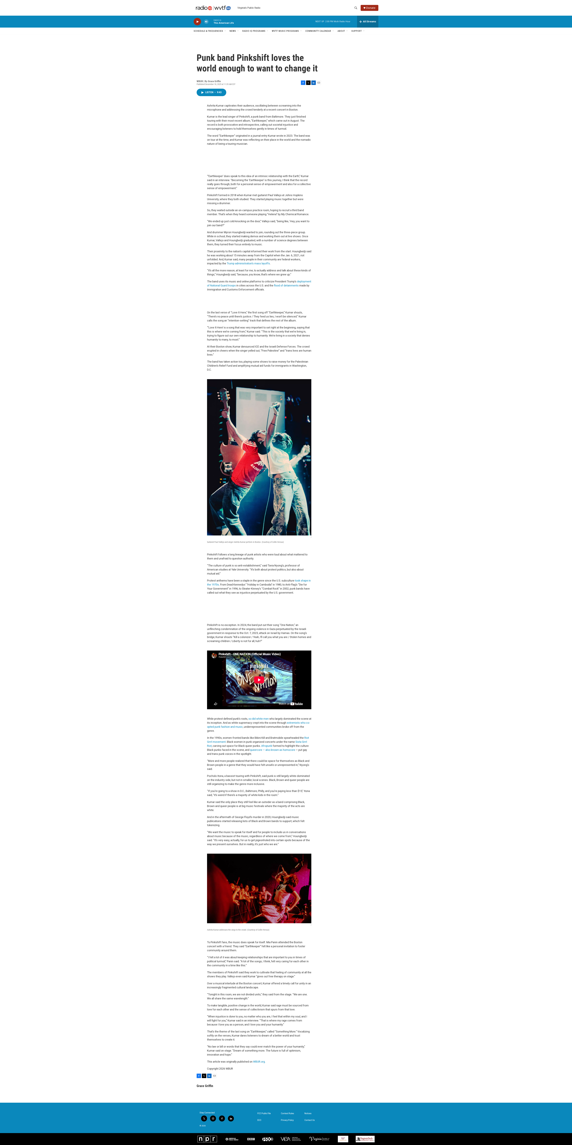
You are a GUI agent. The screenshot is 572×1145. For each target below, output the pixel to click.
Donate (370, 7)
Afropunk (266, 745)
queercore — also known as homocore (272, 749)
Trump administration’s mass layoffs (248, 263)
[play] (197, 21)
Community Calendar (318, 31)
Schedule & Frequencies (208, 31)
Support (356, 31)
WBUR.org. (259, 1061)
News (233, 31)
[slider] (211, 21)
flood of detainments (286, 285)
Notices (307, 1113)
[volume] (206, 21)
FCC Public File (264, 1113)
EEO (259, 1120)
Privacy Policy (287, 1120)
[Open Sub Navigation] (225, 31)
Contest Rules (287, 1113)
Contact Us (309, 1120)
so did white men (258, 718)
